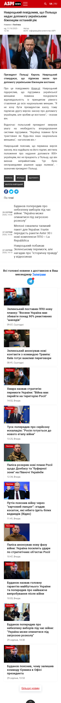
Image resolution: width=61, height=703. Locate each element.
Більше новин (30, 688)
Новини (7, 25)
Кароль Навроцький (14, 184)
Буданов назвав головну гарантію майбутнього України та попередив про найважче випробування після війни (29, 588)
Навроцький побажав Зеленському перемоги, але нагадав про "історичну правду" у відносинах (36, 251)
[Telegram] (16, 191)
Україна (9, 178)
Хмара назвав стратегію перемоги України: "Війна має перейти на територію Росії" (27, 392)
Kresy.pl (35, 88)
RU (55, 4)
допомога (34, 178)
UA (50, 4)
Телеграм (39, 274)
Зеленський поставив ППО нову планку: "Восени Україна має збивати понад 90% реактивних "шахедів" (29, 314)
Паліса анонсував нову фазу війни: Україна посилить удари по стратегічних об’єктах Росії (28, 548)
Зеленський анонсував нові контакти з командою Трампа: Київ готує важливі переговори (29, 354)
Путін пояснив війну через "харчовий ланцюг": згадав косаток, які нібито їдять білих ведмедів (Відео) (29, 508)
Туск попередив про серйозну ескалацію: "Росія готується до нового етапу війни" (29, 430)
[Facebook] (6, 191)
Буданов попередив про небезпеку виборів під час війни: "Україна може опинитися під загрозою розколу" (32, 213)
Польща (21, 178)
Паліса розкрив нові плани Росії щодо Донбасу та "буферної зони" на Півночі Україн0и (29, 468)
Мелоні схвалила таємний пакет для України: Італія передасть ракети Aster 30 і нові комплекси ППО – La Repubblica (33, 233)
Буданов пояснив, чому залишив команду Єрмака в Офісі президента (30, 670)
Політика (17, 25)
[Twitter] (11, 191)
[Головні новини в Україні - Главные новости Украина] (12, 3)
